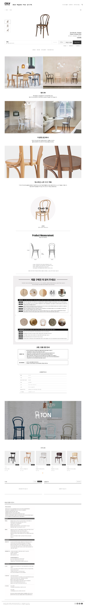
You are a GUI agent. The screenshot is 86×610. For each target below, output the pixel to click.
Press (24, 4)
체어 (7, 9)
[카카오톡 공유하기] (79, 9)
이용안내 (23, 604)
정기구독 (29, 4)
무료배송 (64, 45)
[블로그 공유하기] (75, 9)
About (14, 4)
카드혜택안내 (78, 45)
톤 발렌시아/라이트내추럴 (71, 468)
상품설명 (34, 49)
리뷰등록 (35, 481)
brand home (43, 428)
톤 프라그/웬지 (7, 468)
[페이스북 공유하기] (73, 9)
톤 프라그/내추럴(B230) (24, 468)
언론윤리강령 (28, 604)
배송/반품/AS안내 (50, 49)
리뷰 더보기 (39, 481)
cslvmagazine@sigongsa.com (17, 604)
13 (43, 424)
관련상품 (38, 49)
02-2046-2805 (10, 604)
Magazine (19, 4)
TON (7, 42)
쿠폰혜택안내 (71, 45)
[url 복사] (77, 9)
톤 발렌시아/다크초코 (54, 468)
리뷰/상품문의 (43, 49)
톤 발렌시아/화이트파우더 (40, 468)
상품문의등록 (79, 481)
